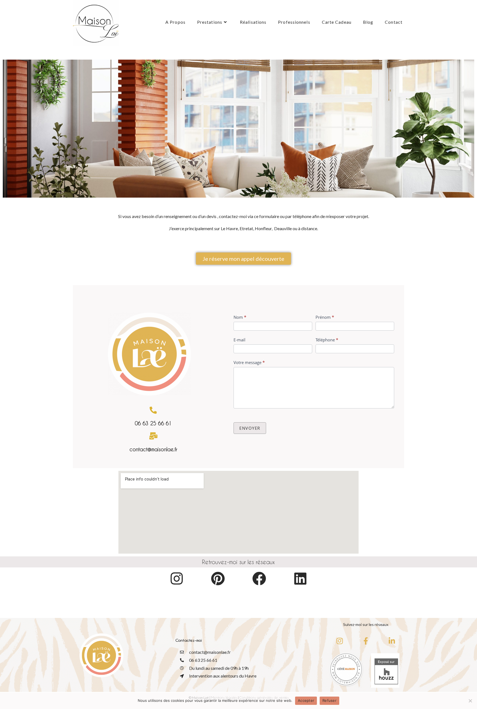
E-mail (239, 339)
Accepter (306, 700)
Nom (240, 317)
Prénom (325, 317)
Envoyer (249, 428)
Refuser (329, 700)
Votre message (249, 362)
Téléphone (327, 339)
